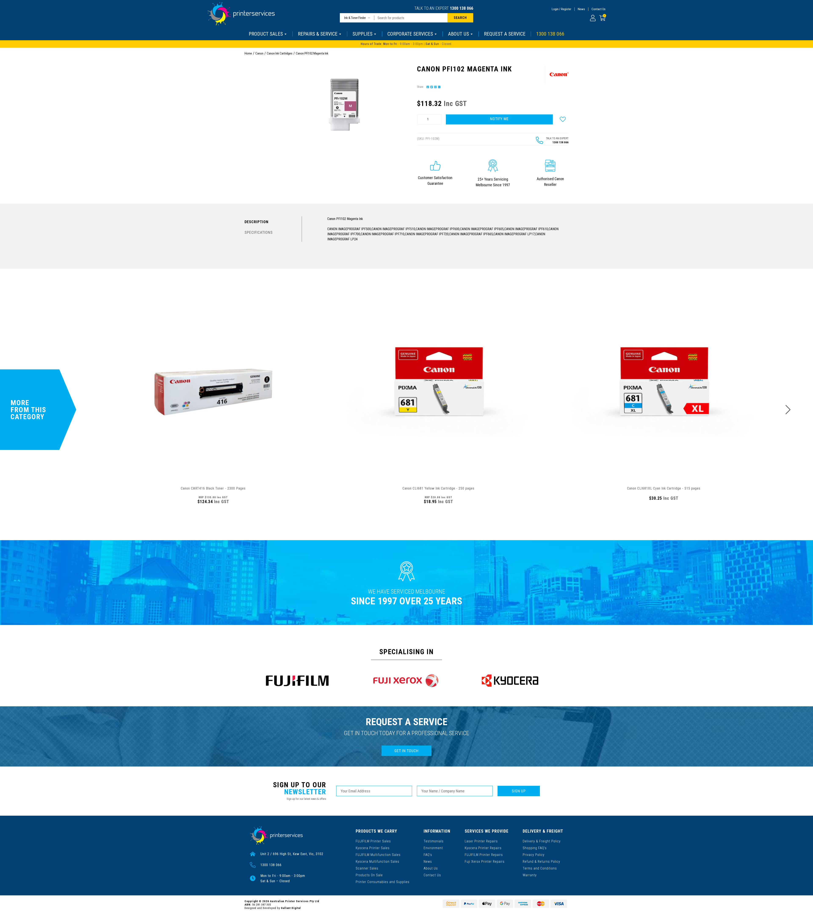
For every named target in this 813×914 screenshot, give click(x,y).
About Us (431, 868)
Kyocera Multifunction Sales (377, 862)
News (581, 9)
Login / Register (561, 9)
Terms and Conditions (540, 868)
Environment (433, 848)
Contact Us (599, 9)
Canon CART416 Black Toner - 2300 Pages (213, 488)
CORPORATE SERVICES (410, 33)
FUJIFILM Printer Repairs (484, 855)
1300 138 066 (461, 8)
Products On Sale (369, 875)
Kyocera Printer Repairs (483, 848)
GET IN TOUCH (406, 750)
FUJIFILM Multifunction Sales (378, 855)
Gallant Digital (291, 908)
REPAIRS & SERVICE (317, 33)
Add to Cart (213, 515)
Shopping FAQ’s (535, 848)
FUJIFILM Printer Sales (373, 841)
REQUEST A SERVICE (504, 33)
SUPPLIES (362, 33)
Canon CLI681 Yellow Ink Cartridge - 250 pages (438, 488)
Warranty (530, 875)
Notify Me (499, 119)
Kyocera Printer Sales (373, 848)
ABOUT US (458, 33)
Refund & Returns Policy (541, 862)
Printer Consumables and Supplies (382, 882)
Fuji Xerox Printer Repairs (485, 862)
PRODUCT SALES (266, 33)
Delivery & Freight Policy (542, 841)
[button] (563, 119)
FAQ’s (428, 855)
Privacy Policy (534, 855)
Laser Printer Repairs (481, 841)
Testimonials (434, 841)
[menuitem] (427, 87)
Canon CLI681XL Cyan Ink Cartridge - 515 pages (663, 488)
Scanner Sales (367, 868)
